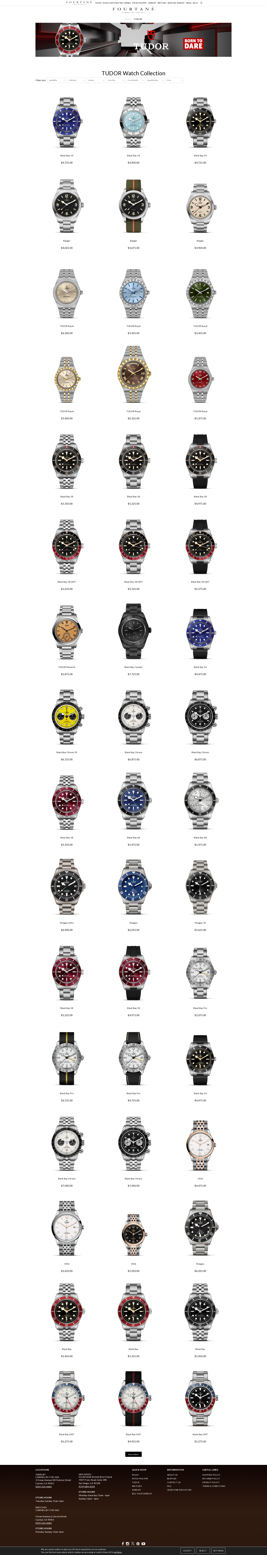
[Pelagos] (133, 885)
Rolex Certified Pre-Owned (117, 3)
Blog (195, 3)
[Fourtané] (133, 9)
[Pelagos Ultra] (67, 885)
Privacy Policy (210, 1482)
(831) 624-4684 (43, 1486)
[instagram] (127, 1543)
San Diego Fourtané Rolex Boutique (95, 1475)
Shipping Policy (211, 1475)
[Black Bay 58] (67, 458)
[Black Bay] (67, 1311)
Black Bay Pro (200, 1008)
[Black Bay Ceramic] (133, 629)
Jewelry (152, 3)
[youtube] (143, 1543)
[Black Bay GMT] (67, 1396)
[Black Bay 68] (133, 799)
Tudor (135, 1482)
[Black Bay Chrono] (133, 714)
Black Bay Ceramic (133, 667)
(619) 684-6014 (87, 1486)
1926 (200, 1178)
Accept (187, 1550)
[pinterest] (138, 1543)
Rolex (99, 3)
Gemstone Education (179, 1490)
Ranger (66, 241)
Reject (203, 1550)
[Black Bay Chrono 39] (67, 714)
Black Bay (67, 1349)
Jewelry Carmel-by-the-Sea (47, 1475)
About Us (172, 1475)
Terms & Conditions (213, 1486)
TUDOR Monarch (66, 667)
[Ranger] (67, 203)
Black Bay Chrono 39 (66, 752)
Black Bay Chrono (133, 752)
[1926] (200, 1140)
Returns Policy (211, 1478)
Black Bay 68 (133, 837)
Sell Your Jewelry (142, 1493)
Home (128, 19)
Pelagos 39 (200, 923)
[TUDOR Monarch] (67, 629)
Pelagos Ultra (67, 923)
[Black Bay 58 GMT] (67, 544)
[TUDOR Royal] (67, 288)
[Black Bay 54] (67, 117)
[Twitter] (132, 1543)
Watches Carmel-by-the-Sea (47, 1508)
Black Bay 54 (66, 155)
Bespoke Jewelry (176, 3)
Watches (162, 3)
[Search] (201, 3)
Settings (218, 1550)
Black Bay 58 (66, 496)
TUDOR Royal (67, 326)
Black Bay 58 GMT (67, 582)
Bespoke (172, 1478)
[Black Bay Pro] (200, 970)
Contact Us (174, 1482)
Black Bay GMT (66, 1434)
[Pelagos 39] (200, 885)
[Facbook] (123, 1543)
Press (189, 3)
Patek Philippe (139, 3)
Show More (133, 1454)
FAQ (169, 1486)
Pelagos (133, 923)
